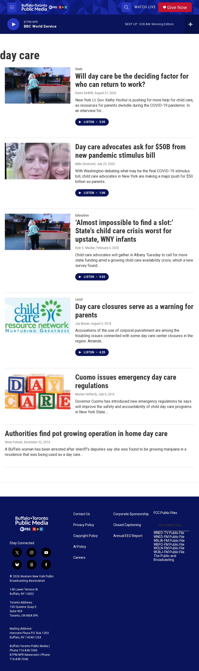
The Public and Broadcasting (165, 558)
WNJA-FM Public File (169, 541)
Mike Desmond (85, 164)
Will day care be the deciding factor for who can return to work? (132, 80)
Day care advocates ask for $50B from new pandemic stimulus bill (130, 151)
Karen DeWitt (84, 93)
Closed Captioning (127, 525)
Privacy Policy (83, 525)
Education (82, 215)
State (79, 69)
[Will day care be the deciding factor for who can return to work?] (37, 85)
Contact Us (81, 514)
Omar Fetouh (13, 442)
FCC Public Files (165, 513)
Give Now (177, 7)
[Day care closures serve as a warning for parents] (37, 316)
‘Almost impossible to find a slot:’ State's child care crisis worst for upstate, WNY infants (124, 231)
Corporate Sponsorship (131, 514)
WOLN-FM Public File (169, 548)
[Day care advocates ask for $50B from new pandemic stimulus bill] (37, 161)
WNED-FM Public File (169, 537)
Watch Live (145, 7)
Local (79, 299)
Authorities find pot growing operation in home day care (86, 433)
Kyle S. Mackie (85, 248)
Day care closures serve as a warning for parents (134, 310)
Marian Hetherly (86, 394)
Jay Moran (82, 323)
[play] (13, 24)
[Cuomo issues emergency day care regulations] (37, 391)
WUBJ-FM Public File (169, 552)
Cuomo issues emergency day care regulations (125, 381)
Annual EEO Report (127, 536)
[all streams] (192, 24)
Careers (79, 557)
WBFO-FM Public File (169, 544)
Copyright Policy (85, 536)
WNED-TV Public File (169, 533)
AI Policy (79, 547)
